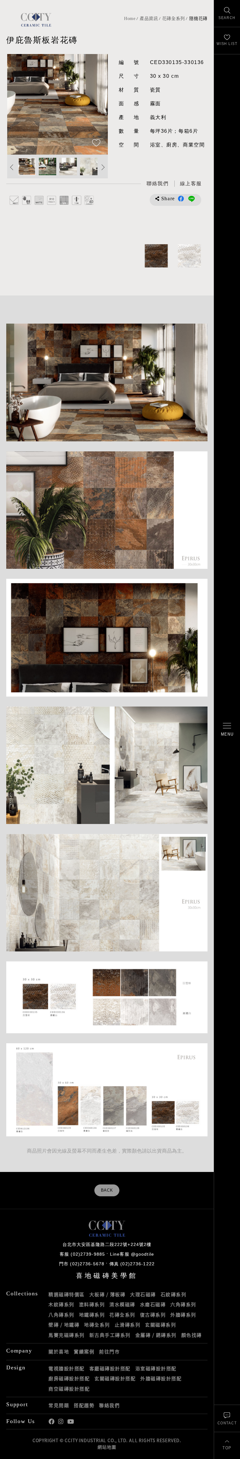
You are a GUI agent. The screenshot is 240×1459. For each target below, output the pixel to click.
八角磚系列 (61, 1314)
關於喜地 (58, 1351)
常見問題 (58, 1405)
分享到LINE (191, 198)
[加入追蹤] (96, 143)
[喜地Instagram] (60, 1421)
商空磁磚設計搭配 (69, 1388)
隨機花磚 (198, 18)
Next (97, 104)
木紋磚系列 (61, 1304)
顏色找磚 (191, 1335)
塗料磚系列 (92, 1304)
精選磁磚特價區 (66, 1294)
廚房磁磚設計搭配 (69, 1378)
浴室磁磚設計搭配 (156, 1368)
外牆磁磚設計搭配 (161, 1378)
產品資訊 (149, 18)
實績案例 (84, 1351)
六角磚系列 (183, 1304)
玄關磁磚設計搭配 (115, 1378)
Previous (18, 104)
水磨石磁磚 (153, 1304)
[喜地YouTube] (70, 1421)
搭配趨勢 (84, 1405)
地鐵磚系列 (92, 1314)
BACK (107, 1190)
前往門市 (109, 1351)
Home (130, 18)
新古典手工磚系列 (110, 1335)
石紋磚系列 (174, 1294)
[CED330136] (189, 256)
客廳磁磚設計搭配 (110, 1368)
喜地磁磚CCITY (36, 19)
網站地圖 (107, 1447)
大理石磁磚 (143, 1294)
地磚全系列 (97, 1324)
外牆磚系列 (183, 1314)
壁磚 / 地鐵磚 (63, 1324)
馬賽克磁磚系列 (66, 1335)
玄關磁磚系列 (160, 1324)
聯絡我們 (109, 1405)
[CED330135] (156, 256)
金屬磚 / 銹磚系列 (156, 1335)
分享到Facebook (181, 198)
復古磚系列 (153, 1314)
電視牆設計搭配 (66, 1368)
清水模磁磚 (122, 1304)
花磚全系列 (173, 18)
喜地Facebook (51, 1421)
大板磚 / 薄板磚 (107, 1294)
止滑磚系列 (128, 1324)
